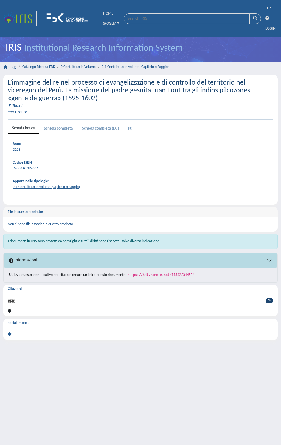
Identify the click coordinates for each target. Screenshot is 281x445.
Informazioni (25, 260)
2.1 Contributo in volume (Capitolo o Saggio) (135, 67)
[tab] (130, 129)
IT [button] (266, 8)
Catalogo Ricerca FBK (38, 67)
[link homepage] (20, 18)
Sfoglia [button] (109, 24)
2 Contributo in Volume (78, 67)
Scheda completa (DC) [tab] (100, 129)
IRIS (13, 67)
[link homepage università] (69, 18)
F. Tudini (15, 106)
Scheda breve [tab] (23, 128)
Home (108, 14)
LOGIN (270, 29)
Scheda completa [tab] (58, 129)
